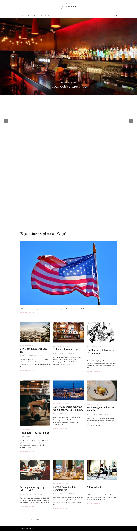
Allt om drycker (95, 487)
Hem (23, 15)
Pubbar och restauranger (66, 349)
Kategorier (32, 15)
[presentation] (6, 121)
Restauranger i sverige (68, 211)
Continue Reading (25, 312)
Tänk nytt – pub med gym (34, 433)
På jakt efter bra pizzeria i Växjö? (43, 233)
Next (37, 519)
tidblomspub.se (68, 6)
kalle (23, 238)
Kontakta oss (45, 15)
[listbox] (68, 121)
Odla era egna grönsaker (69, 215)
